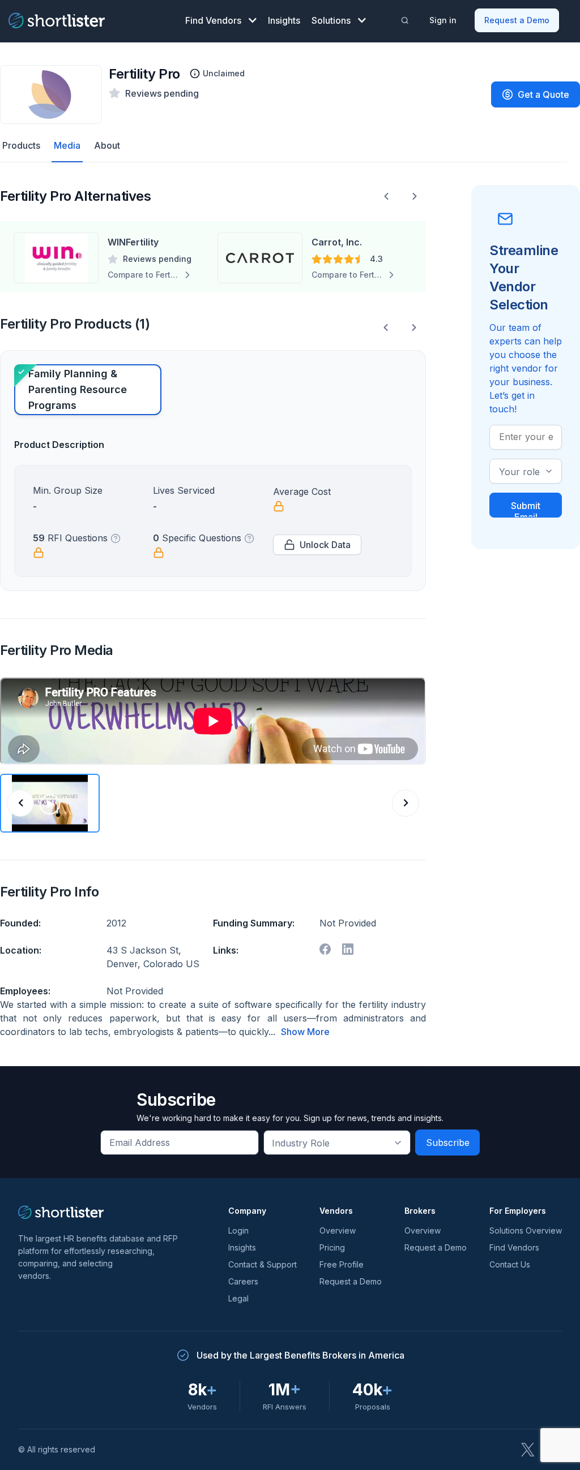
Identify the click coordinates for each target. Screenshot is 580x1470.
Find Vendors (213, 20)
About (107, 145)
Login (238, 1230)
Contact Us (509, 1264)
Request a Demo (516, 20)
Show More (305, 1031)
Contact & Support (262, 1264)
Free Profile (341, 1264)
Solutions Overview (525, 1230)
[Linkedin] (347, 949)
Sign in (443, 20)
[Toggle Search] (404, 20)
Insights (284, 20)
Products (21, 145)
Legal (238, 1298)
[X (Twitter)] (528, 1449)
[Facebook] (325, 949)
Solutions (331, 20)
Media (67, 145)
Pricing (332, 1247)
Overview (337, 1230)
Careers (243, 1281)
